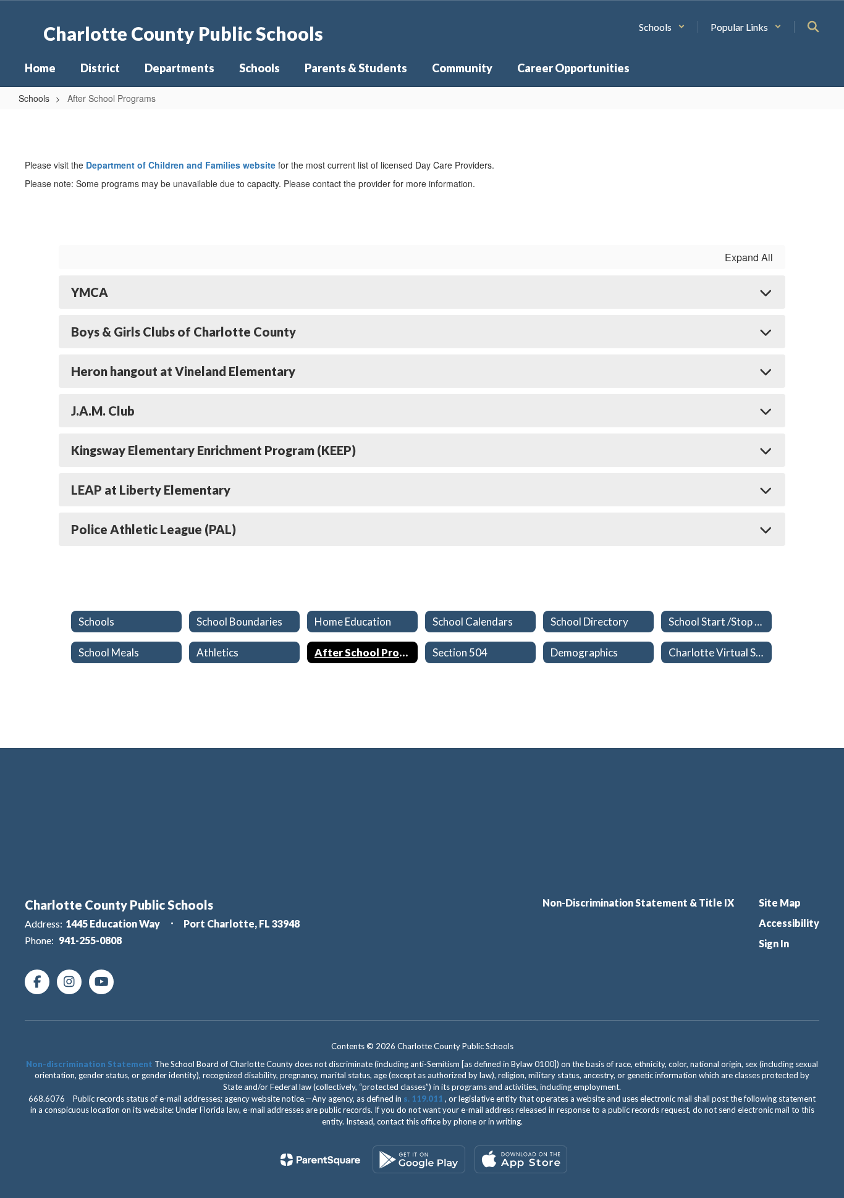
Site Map (780, 902)
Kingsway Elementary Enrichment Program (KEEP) (213, 450)
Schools (34, 98)
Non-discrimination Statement (89, 1064)
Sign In (774, 943)
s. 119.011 (423, 1099)
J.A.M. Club (103, 410)
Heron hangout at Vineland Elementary (183, 371)
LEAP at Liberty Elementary (150, 489)
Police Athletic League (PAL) (153, 529)
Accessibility (789, 923)
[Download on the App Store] (521, 1159)
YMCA (89, 292)
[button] (662, 27)
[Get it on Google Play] (419, 1159)
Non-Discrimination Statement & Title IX (638, 902)
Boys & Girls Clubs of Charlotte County (183, 331)
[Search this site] (813, 26)
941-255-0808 (90, 940)
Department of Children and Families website (181, 165)
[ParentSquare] (320, 1159)
